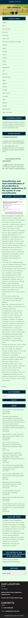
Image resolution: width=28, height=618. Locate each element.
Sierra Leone (6, 93)
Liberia (4, 64)
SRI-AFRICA (14, 7)
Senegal (4, 90)
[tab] (12, 13)
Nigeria (4, 83)
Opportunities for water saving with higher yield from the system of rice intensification (13, 436)
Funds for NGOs (13, 149)
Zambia (4, 106)
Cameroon (5, 35)
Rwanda (4, 86)
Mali (3, 70)
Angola (4, 22)
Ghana (4, 54)
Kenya (4, 61)
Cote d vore (5, 38)
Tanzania (5, 96)
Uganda (4, 102)
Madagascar (6, 67)
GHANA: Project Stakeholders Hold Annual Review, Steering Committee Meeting (13, 475)
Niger (4, 80)
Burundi (4, 32)
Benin (4, 26)
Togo (3, 99)
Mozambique (6, 77)
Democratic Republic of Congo (11, 42)
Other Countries (7, 112)
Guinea (4, 58)
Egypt (4, 48)
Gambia (4, 51)
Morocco (5, 74)
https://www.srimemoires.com (11, 561)
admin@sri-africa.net (15, 1)
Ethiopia (4, 45)
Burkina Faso (6, 29)
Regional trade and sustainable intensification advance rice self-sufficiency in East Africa (12, 484)
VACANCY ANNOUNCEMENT (17, 168)
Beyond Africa (6, 109)
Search (14, 400)
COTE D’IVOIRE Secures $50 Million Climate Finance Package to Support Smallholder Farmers (13, 467)
